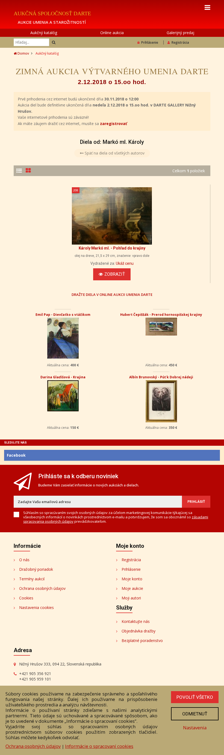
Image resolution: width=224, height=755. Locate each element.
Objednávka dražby (138, 631)
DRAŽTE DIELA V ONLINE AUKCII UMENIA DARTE (112, 294)
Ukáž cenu (125, 263)
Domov (23, 53)
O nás (24, 559)
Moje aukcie (132, 588)
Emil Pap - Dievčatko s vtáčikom (63, 314)
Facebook (16, 455)
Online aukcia (112, 32)
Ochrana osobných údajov (42, 588)
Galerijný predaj (180, 32)
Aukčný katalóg (43, 32)
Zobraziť (114, 274)
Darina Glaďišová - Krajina (63, 377)
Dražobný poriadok (36, 569)
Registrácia (180, 42)
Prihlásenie (149, 42)
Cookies (26, 598)
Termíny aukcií (32, 578)
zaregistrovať (113, 123)
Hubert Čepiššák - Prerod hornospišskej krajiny (161, 314)
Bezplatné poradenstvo (142, 640)
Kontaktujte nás (136, 621)
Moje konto (132, 578)
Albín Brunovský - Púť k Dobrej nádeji (161, 377)
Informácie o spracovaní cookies (99, 746)
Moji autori (131, 598)
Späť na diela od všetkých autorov (114, 153)
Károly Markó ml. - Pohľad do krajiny (112, 248)
